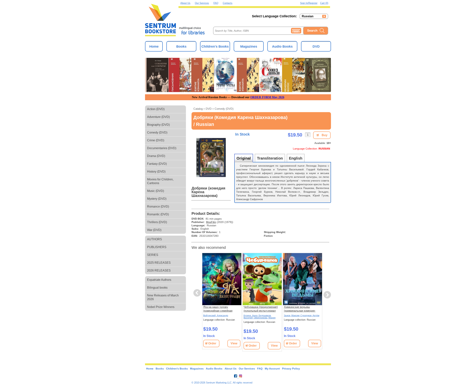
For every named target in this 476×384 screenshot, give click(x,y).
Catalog (198, 108)
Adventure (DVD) (158, 116)
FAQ (215, 3)
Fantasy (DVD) (157, 163)
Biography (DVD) (158, 124)
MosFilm (211, 222)
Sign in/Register (308, 3)
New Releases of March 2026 (163, 297)
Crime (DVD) (155, 140)
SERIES (152, 254)
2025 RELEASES (159, 262)
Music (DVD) (155, 190)
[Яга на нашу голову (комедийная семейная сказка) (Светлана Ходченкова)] (221, 279)
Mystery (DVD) (156, 198)
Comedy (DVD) (157, 132)
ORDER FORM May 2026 (267, 97)
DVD (316, 46)
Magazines (248, 46)
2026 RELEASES (159, 270)
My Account (272, 368)
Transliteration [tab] (270, 158)
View (234, 343)
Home (154, 46)
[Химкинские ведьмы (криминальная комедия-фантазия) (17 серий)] (302, 279)
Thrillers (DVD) (157, 222)
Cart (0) (324, 3)
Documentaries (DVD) (161, 148)
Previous (198, 293)
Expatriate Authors (159, 279)
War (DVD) (154, 230)
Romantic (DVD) (158, 214)
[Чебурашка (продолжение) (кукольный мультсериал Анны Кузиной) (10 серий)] (262, 279)
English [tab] (295, 158)
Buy (324, 135)
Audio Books (282, 46)
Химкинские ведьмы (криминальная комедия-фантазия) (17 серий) (300, 309)
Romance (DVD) (158, 206)
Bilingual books (157, 287)
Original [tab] (244, 158)
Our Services (202, 3)
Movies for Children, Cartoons (160, 181)
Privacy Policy (291, 368)
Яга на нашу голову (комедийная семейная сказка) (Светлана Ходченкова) (217, 309)
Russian (307, 16)
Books (181, 46)
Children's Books (215, 46)
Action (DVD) (156, 109)
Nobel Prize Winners (160, 307)
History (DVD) (156, 171)
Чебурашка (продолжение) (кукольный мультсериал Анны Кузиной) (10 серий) (261, 309)
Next (327, 294)
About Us (185, 3)
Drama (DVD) (156, 156)
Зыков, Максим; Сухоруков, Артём (301, 315)
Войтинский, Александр (215, 315)
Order (212, 343)
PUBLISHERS (156, 247)
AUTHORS (154, 239)
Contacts (227, 3)
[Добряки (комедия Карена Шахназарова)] (211, 157)
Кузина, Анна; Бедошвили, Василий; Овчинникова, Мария (260, 316)
